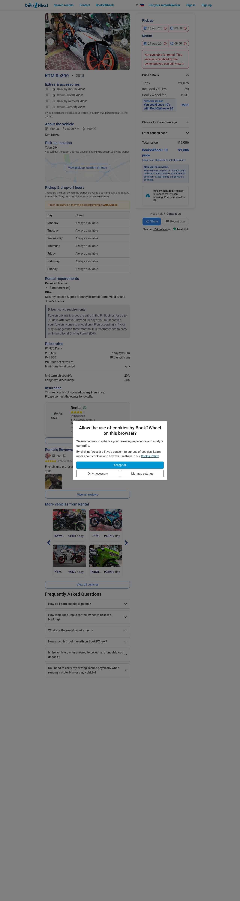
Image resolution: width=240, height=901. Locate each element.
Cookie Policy (150, 456)
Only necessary (98, 473)
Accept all (120, 465)
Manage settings (142, 473)
